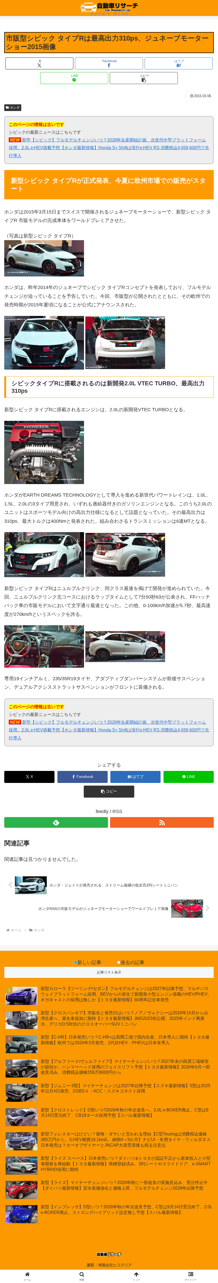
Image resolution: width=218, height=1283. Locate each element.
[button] (144, 78)
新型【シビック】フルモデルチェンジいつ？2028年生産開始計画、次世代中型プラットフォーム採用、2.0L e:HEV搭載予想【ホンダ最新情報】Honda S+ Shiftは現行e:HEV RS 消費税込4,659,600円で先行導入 (109, 147)
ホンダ (15, 107)
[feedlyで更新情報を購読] (56, 822)
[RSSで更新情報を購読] (162, 822)
